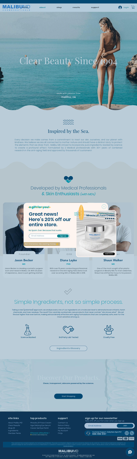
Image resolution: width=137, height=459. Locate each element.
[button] (104, 206)
